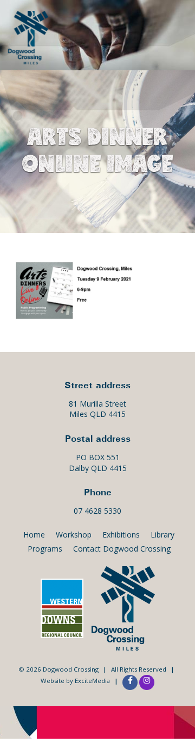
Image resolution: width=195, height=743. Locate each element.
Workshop (74, 534)
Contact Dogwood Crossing (122, 548)
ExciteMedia (92, 680)
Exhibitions (121, 534)
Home (34, 534)
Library (162, 534)
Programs (45, 548)
